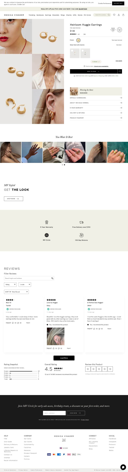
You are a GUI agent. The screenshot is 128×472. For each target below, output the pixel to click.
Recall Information (11, 460)
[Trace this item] (113, 30)
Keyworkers (93, 446)
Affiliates (92, 438)
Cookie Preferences (36, 470)
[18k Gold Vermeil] (78, 40)
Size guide (119, 61)
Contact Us (8, 454)
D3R (122, 470)
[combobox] (101, 15)
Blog (90, 449)
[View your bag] (123, 15)
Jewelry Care (9, 447)
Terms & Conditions (10, 470)
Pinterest (112, 444)
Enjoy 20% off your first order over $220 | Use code (64, 9)
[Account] (119, 15)
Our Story (27, 438)
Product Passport (30, 453)
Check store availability (101, 66)
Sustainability (29, 444)
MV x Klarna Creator (93, 442)
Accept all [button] (118, 3)
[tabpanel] (48, 36)
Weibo (111, 450)
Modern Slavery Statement (53, 470)
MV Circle (87, 15)
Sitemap (7, 457)
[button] (104, 3)
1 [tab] (63, 165)
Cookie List (20, 4)
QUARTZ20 (83, 9)
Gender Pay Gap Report (71, 470)
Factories (27, 447)
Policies (27, 459)
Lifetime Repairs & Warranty (11, 451)
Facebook (112, 438)
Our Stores (28, 441)
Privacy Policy (85, 419)
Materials (27, 450)
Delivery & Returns (11, 444)
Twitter (111, 447)
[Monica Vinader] (14, 15)
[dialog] (64, 3)
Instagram (112, 441)
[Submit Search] (108, 15)
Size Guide (8, 441)
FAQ (5, 438)
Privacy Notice (23, 470)
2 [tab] (65, 165)
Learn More (10, 152)
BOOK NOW (83, 93)
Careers (27, 456)
